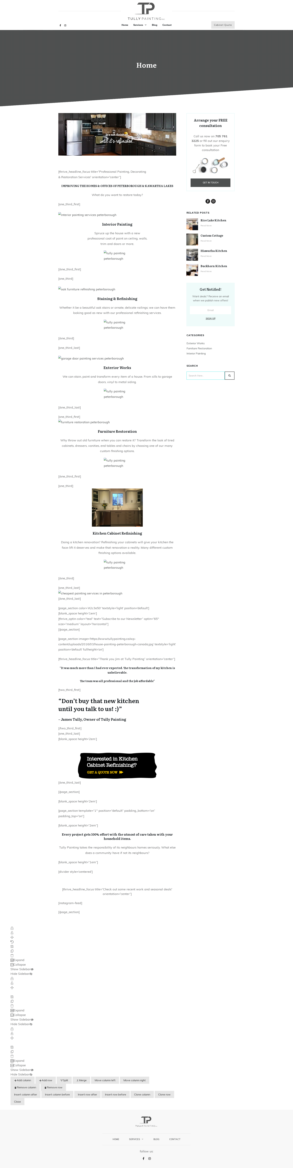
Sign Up (211, 318)
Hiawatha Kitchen (214, 251)
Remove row (54, 1087)
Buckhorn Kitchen (214, 266)
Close (17, 1101)
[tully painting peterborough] (90, 593)
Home (146, 65)
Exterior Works (196, 343)
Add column (24, 1080)
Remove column (26, 1087)
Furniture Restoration (199, 348)
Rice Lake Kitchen (213, 220)
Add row (47, 1080)
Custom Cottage (212, 235)
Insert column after (25, 1094)
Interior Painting (196, 353)
